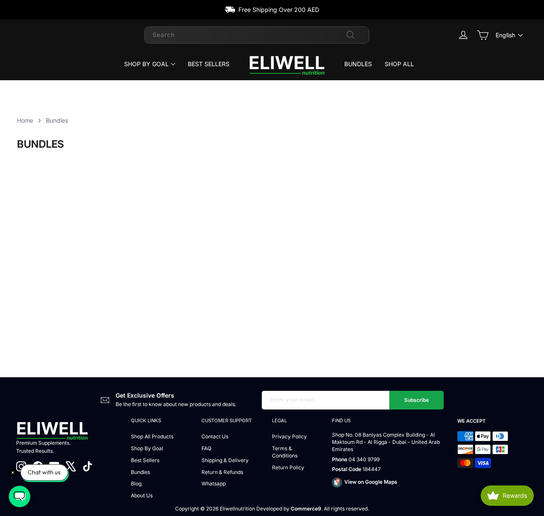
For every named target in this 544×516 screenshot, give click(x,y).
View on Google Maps (370, 482)
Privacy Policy (289, 436)
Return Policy (288, 467)
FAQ (206, 448)
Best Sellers (209, 63)
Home (25, 120)
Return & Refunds (222, 472)
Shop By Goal (146, 63)
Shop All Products (152, 436)
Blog (136, 483)
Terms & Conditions (285, 452)
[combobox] (256, 35)
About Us (142, 495)
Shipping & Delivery (225, 460)
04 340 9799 (364, 459)
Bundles (358, 63)
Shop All (399, 63)
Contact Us (214, 436)
